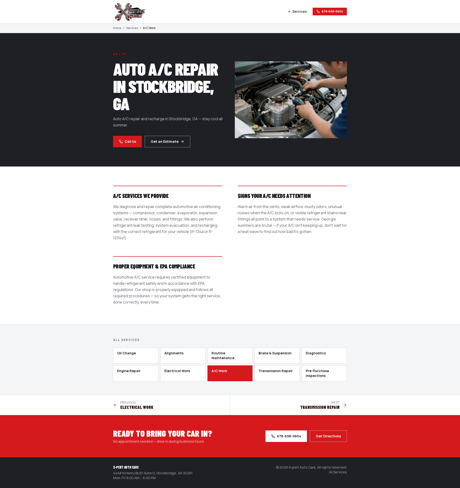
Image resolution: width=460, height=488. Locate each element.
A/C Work (219, 371)
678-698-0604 (332, 11)
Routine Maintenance (223, 355)
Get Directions (328, 436)
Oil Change (126, 353)
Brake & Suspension (275, 353)
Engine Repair (129, 371)
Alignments (174, 353)
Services (299, 11)
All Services (338, 472)
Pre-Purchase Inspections (317, 373)
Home (117, 28)
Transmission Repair (276, 371)
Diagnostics (316, 353)
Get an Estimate (164, 141)
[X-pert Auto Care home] (132, 11)
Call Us (130, 141)
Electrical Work (177, 371)
